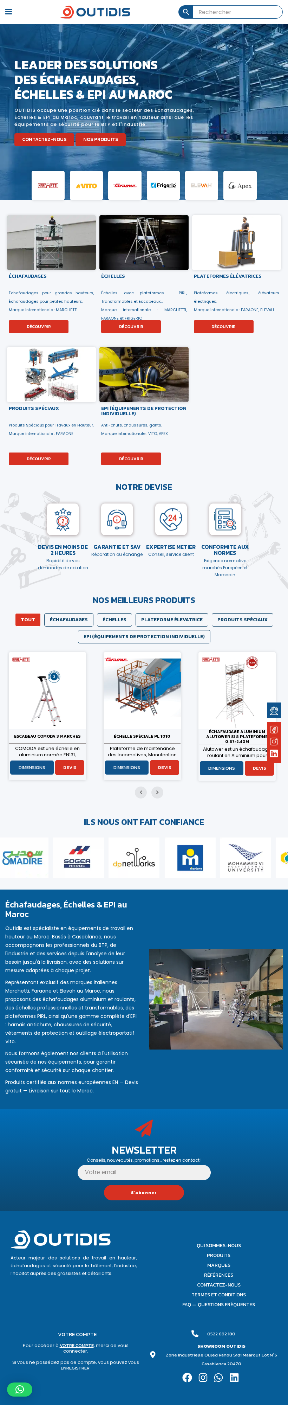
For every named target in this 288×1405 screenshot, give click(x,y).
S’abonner (144, 1192)
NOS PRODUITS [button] (100, 139)
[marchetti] (48, 185)
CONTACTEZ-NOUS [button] (44, 139)
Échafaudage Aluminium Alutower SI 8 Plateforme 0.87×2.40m (142, 736)
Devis (70, 767)
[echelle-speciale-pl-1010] (47, 690)
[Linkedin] (234, 1378)
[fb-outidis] (274, 730)
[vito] (86, 185)
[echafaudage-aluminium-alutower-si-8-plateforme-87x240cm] (142, 690)
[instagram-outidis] (274, 741)
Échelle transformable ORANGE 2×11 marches (237, 736)
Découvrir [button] (39, 326)
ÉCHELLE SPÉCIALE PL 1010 (47, 736)
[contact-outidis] (274, 710)
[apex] (239, 185)
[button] (19, 1389)
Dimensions (32, 767)
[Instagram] (203, 1378)
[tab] (28, 620)
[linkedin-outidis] (274, 754)
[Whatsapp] (219, 1378)
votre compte (77, 1345)
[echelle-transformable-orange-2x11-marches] (237, 690)
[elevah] (201, 185)
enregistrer (75, 1368)
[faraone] (124, 185)
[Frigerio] (163, 185)
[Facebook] (187, 1378)
